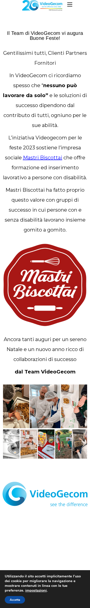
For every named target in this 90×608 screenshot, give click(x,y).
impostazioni (36, 590)
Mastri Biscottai (42, 158)
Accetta (15, 600)
